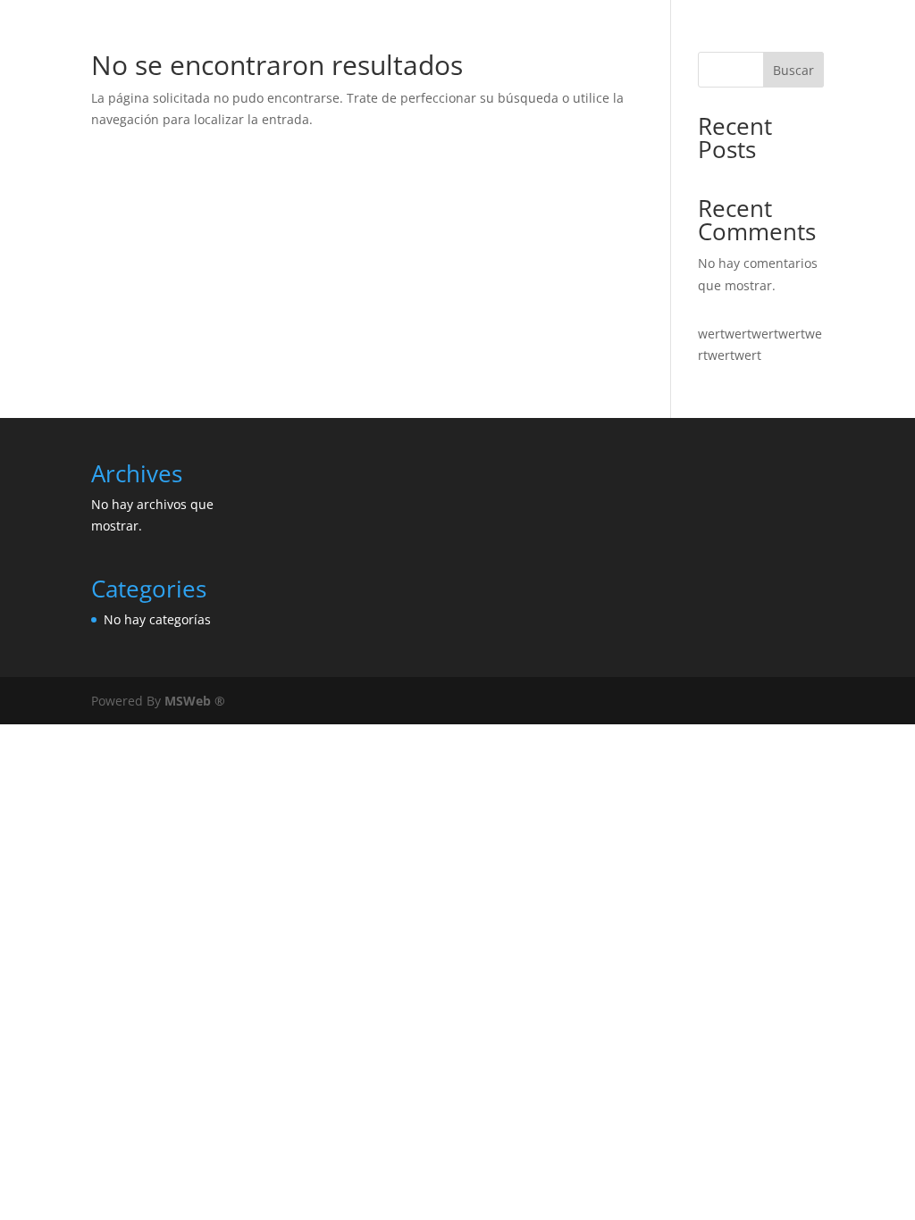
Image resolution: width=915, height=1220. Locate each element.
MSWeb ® (194, 700)
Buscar (793, 70)
